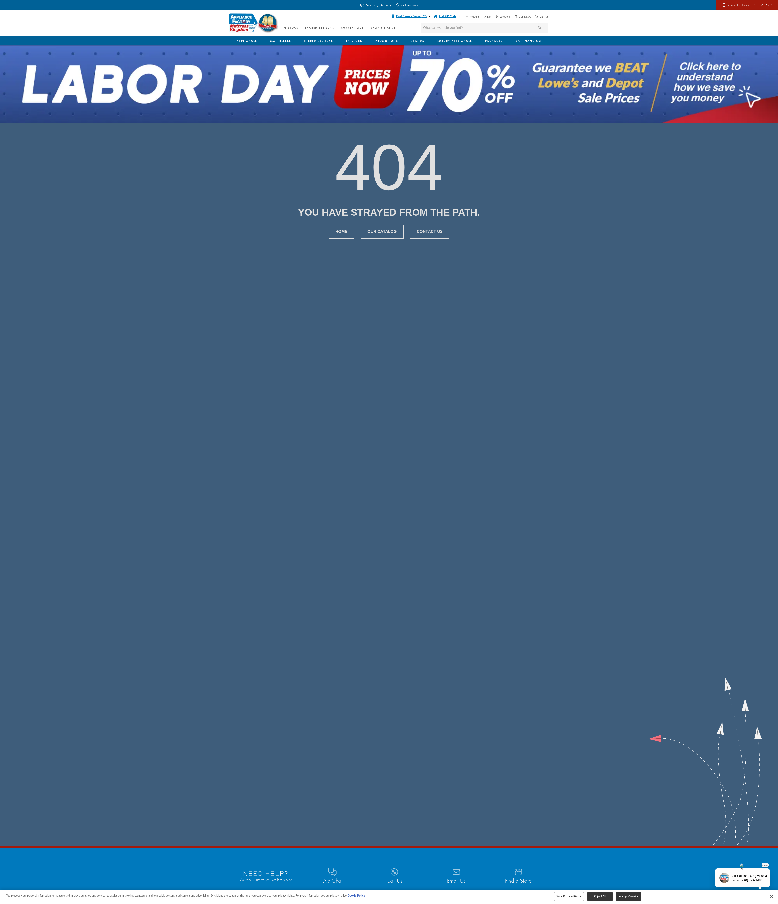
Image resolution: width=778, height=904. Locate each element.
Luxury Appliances (454, 40)
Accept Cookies (629, 896)
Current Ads (352, 27)
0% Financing (528, 40)
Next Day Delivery (378, 5)
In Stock (290, 27)
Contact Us (430, 231)
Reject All (600, 896)
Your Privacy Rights (569, 896)
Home (341, 231)
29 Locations (409, 5)
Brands (417, 40)
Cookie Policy (356, 895)
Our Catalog (382, 231)
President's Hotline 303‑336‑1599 (749, 5)
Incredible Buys (319, 27)
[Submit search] (539, 27)
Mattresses (280, 40)
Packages (494, 40)
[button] (467, 16)
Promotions (386, 40)
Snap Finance (383, 27)
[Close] (771, 896)
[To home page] (254, 23)
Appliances (247, 40)
